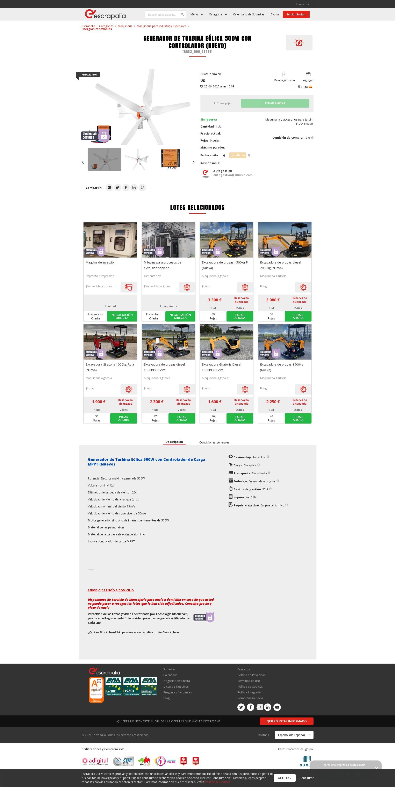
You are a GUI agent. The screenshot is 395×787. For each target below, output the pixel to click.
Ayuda (275, 14)
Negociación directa (176, 681)
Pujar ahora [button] (240, 316)
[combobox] (294, 735)
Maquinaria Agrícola (215, 276)
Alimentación (152, 276)
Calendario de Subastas (248, 14)
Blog (166, 698)
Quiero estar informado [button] (287, 721)
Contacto (243, 669)
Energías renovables (97, 29)
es (148, 632)
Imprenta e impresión (100, 276)
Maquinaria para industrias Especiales (161, 26)
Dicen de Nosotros (176, 686)
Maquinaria (125, 26)
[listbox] (302, 4)
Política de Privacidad (251, 675)
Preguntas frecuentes (177, 692)
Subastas (169, 669)
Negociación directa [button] (122, 316)
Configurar (307, 778)
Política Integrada (249, 692)
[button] (109, 187)
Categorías (106, 26)
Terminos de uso (248, 681)
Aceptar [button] (284, 778)
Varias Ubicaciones (99, 286)
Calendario (170, 675)
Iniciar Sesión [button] (296, 14)
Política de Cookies (250, 686)
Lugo (206, 286)
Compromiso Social (250, 698)
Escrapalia (88, 26)
